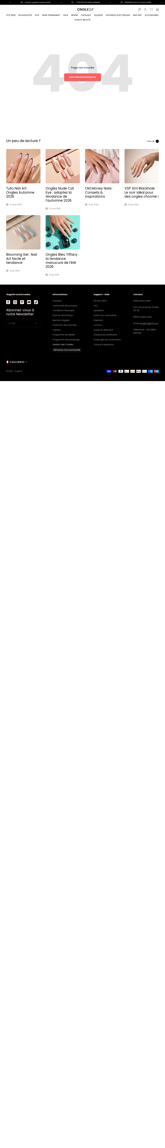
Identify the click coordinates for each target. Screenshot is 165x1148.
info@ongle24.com (149, 323)
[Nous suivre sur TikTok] (36, 302)
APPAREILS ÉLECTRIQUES (118, 15)
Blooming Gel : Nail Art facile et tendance (21, 258)
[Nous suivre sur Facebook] (8, 302)
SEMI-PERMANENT (51, 15)
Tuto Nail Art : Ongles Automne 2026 (20, 192)
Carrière (56, 329)
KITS (37, 15)
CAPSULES (86, 15)
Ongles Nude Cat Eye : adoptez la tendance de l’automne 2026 (60, 194)
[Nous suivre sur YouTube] (29, 302)
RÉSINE (74, 15)
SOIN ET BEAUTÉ (82, 19)
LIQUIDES (98, 15)
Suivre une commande (105, 315)
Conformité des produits (65, 305)
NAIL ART (137, 15)
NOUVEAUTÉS (25, 15)
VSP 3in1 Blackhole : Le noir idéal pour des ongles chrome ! (142, 192)
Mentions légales (61, 320)
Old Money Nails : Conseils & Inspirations (99, 192)
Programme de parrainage (66, 339)
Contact (98, 325)
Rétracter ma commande (67, 350)
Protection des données (65, 325)
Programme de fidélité (64, 334)
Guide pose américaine (105, 334)
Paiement (98, 320)
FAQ (95, 305)
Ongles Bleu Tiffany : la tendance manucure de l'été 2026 (62, 260)
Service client (100, 300)
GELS (65, 15)
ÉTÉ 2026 (10, 15)
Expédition (99, 310)
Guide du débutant (103, 329)
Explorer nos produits (82, 77)
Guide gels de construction (107, 339)
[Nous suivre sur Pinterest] (22, 302)
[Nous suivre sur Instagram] (15, 302)
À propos (57, 300)
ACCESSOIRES (152, 15)
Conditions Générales (63, 310)
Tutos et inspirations (104, 344)
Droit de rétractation (63, 315)
